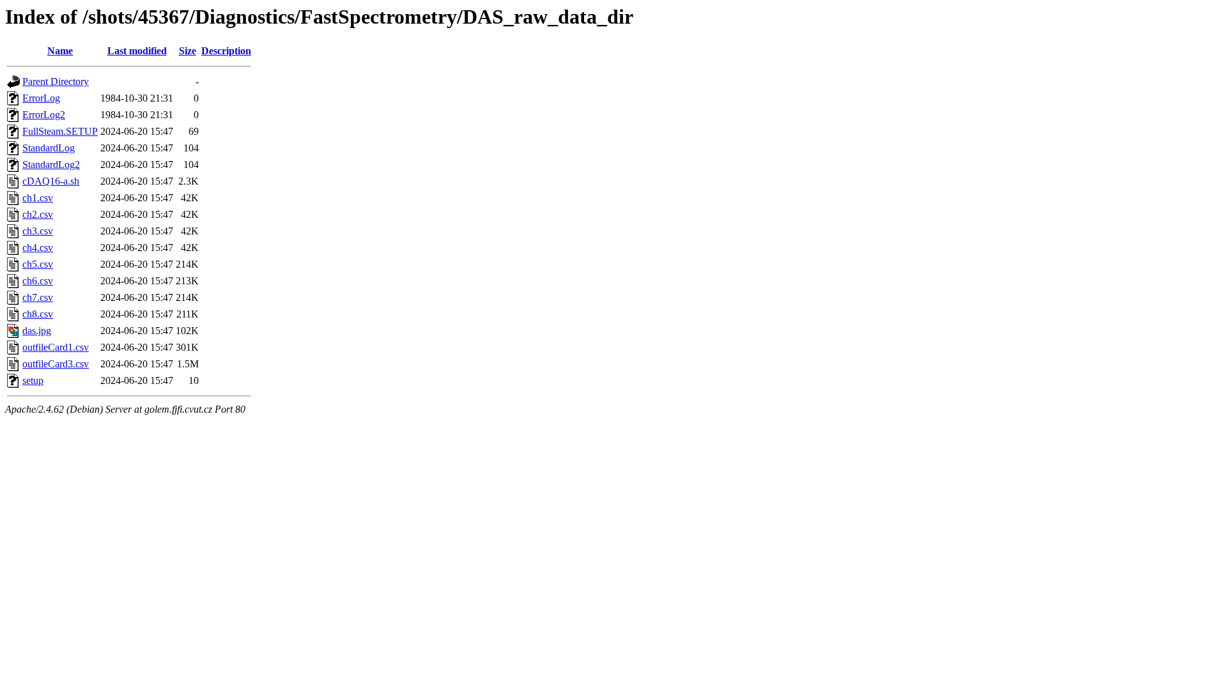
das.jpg (36, 330)
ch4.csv (37, 247)
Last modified (137, 50)
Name (60, 50)
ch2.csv (37, 214)
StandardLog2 (51, 164)
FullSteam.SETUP (60, 131)
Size (187, 50)
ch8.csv (37, 314)
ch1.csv (37, 197)
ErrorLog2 (43, 114)
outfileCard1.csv (55, 347)
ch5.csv (37, 264)
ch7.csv (37, 297)
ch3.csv (37, 231)
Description (226, 50)
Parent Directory (55, 81)
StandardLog (48, 147)
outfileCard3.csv (55, 363)
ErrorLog (41, 98)
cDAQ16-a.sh (50, 181)
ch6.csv (37, 280)
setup (32, 380)
